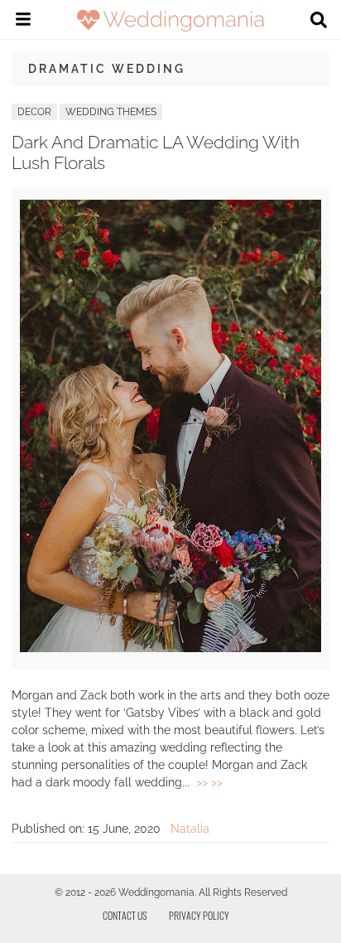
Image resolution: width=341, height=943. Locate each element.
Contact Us (125, 915)
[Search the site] (318, 21)
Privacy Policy (199, 915)
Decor (34, 112)
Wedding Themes (110, 112)
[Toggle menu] (23, 21)
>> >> (209, 782)
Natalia (189, 828)
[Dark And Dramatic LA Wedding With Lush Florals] (170, 648)
